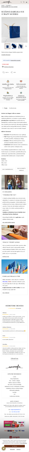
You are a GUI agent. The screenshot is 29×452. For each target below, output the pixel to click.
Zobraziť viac (14, 358)
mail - (14, 409)
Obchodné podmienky (14, 390)
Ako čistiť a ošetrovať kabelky (14, 384)
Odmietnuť (18, 449)
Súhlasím (15, 446)
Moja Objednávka (14, 378)
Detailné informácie (5, 54)
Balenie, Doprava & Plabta (15, 382)
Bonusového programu (15, 60)
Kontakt (14, 392)
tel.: (14, 411)
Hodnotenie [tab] (12, 108)
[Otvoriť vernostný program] (4, 448)
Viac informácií (23, 443)
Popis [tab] (5, 108)
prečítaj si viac (6, 256)
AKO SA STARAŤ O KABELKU (21, 169)
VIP (14, 394)
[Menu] (26, 2)
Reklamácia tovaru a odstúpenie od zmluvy (14, 386)
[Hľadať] (21, 2)
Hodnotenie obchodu (15, 306)
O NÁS (14, 376)
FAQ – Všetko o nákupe (14, 380)
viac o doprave (6, 292)
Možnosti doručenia (8, 66)
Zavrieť (24, 75)
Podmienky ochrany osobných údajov (14, 388)
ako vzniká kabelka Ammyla (9, 222)
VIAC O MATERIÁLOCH (7, 169)
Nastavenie (12, 449)
